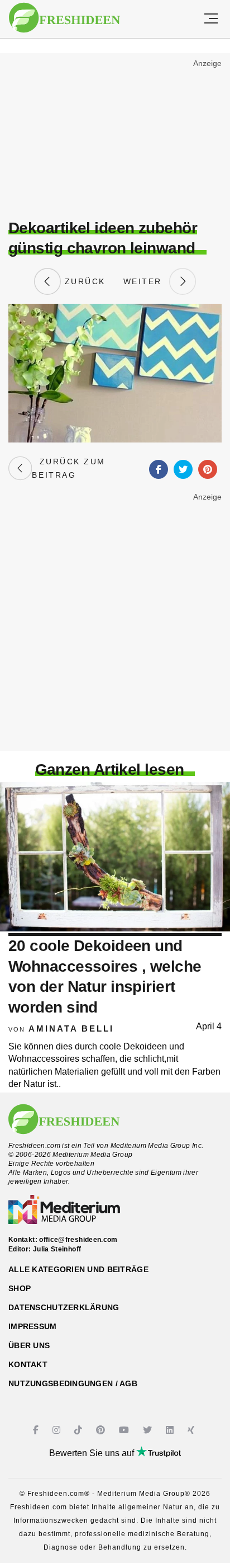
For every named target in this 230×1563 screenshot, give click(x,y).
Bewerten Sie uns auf (92, 1453)
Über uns (29, 1345)
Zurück (83, 281)
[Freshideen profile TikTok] (79, 1430)
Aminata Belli (71, 1028)
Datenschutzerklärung (63, 1307)
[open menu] (211, 19)
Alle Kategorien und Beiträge (78, 1269)
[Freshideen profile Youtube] (125, 1430)
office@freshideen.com (78, 1240)
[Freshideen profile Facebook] (37, 1430)
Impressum (32, 1326)
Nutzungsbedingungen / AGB (72, 1383)
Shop (19, 1288)
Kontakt (27, 1364)
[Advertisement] (115, 138)
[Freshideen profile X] (149, 1430)
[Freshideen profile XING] (192, 1430)
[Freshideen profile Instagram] (57, 1430)
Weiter (146, 281)
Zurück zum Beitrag (68, 468)
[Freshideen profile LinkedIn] (171, 1430)
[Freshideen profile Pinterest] (102, 1430)
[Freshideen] (64, 18)
